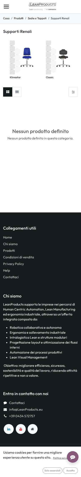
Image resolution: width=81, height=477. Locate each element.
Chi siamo (10, 244)
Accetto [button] (70, 470)
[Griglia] (7, 92)
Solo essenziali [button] (52, 470)
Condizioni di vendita (18, 257)
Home (7, 237)
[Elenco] (17, 92)
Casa (6, 18)
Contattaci (11, 277)
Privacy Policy (13, 264)
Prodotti (18, 18)
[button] (12, 58)
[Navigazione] (6, 7)
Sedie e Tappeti (37, 18)
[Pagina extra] (33, 429)
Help (6, 270)
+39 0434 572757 (22, 416)
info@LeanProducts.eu (26, 409)
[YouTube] (21, 429)
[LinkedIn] (9, 429)
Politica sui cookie (63, 457)
